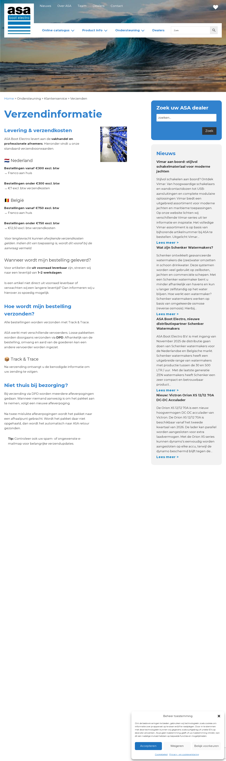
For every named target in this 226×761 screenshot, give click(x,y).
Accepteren (148, 746)
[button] (219, 716)
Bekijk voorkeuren (206, 746)
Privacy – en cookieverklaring (184, 754)
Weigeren (177, 746)
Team (82, 6)
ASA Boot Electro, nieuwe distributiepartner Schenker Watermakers (180, 324)
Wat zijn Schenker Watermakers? (184, 248)
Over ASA (64, 6)
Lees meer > (167, 243)
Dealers (99, 6)
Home (9, 98)
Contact (117, 6)
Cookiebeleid (161, 754)
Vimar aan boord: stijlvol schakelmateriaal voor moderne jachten (183, 166)
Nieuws (45, 6)
